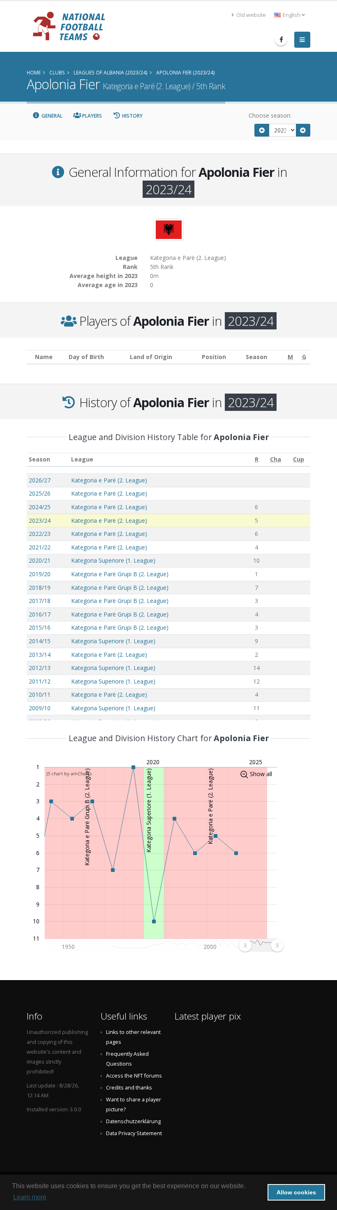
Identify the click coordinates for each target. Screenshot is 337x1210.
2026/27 (40, 480)
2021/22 (40, 547)
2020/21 (40, 560)
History (132, 115)
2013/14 (40, 654)
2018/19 (40, 587)
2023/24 (40, 520)
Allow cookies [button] (296, 1192)
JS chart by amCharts (69, 773)
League (82, 459)
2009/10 (40, 708)
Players (91, 115)
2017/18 (40, 601)
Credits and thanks (129, 1087)
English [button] (292, 15)
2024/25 (40, 507)
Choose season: (270, 115)
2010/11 (40, 694)
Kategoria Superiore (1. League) (113, 560)
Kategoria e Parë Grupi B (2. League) (119, 574)
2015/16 (40, 627)
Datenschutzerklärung (133, 1121)
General (51, 115)
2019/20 (40, 574)
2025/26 (40, 493)
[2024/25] (303, 130)
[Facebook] (281, 39)
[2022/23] (261, 130)
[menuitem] (261, 945)
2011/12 (40, 681)
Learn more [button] (29, 1197)
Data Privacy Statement (134, 1133)
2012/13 (40, 668)
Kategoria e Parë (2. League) (109, 480)
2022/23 (40, 534)
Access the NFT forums (134, 1075)
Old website (250, 15)
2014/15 (40, 641)
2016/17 (40, 614)
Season (39, 459)
